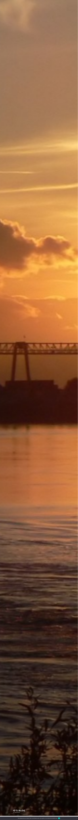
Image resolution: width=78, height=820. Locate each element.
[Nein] (76, 818)
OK (59, 818)
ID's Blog (19, 810)
